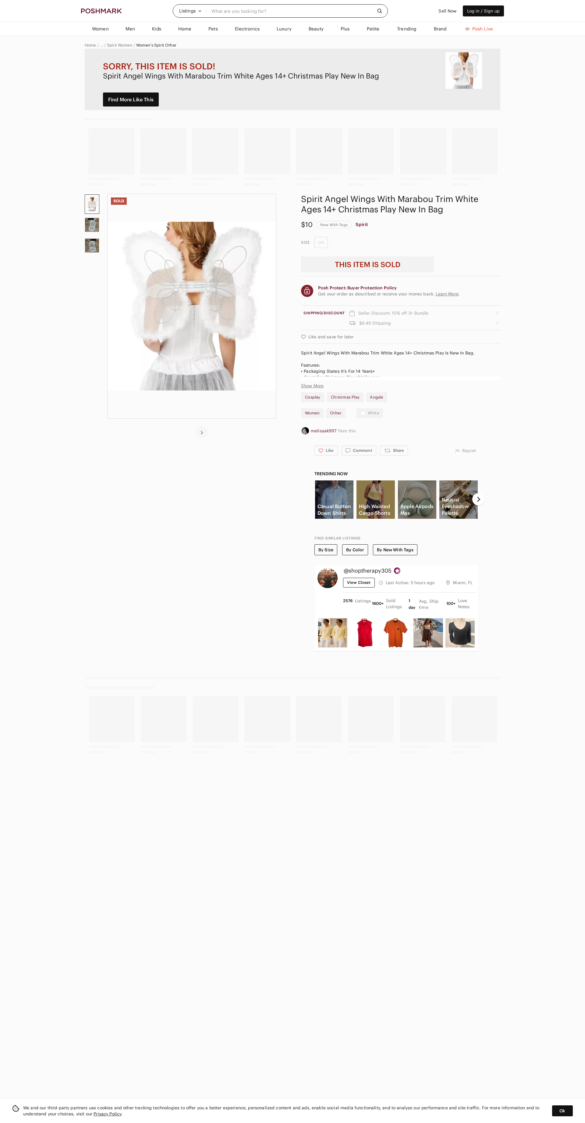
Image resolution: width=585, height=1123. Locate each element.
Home (90, 45)
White (373, 413)
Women (312, 413)
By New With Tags (395, 550)
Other (336, 413)
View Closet (359, 582)
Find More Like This (131, 99)
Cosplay (313, 397)
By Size (325, 550)
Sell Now (447, 11)
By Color (355, 550)
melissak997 (324, 431)
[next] (202, 432)
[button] (190, 11)
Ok (562, 1111)
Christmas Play (345, 397)
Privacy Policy (107, 1114)
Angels (376, 397)
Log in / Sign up (483, 11)
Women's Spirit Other (156, 45)
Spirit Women (119, 45)
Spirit (362, 224)
